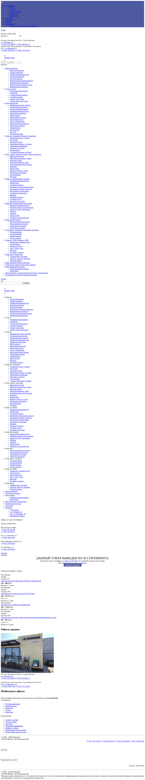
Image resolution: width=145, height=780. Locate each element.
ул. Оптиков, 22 (16, 26)
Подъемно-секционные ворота (22, 187)
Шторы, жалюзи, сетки (19, 171)
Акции (9, 506)
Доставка (9, 20)
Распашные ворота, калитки (21, 189)
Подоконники (15, 175)
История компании (12, 704)
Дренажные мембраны (18, 146)
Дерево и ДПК (11, 240)
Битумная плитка (16, 120)
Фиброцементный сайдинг (20, 105)
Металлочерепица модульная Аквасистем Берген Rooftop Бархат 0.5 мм (28, 617)
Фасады (8, 103)
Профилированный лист (19, 75)
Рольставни (14, 169)
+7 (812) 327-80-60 (8, 44)
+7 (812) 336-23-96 (8, 50)
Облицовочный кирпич (19, 109)
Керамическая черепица (19, 83)
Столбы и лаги (15, 199)
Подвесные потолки (13, 275)
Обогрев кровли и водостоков (21, 207)
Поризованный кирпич (19, 91)
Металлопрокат (11, 263)
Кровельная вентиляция (19, 269)
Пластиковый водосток (19, 224)
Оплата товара (11, 722)
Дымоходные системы (18, 257)
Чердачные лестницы (18, 173)
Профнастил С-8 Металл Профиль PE (15, 605)
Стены (8, 89)
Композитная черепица (19, 87)
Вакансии (14, 14)
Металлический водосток (20, 222)
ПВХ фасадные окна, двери (20, 158)
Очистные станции (13, 265)
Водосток (9, 220)
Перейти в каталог (72, 565)
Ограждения (15, 150)
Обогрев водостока (17, 228)
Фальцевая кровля (17, 77)
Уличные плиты (16, 142)
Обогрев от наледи (17, 148)
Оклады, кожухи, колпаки (20, 259)
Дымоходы (9, 254)
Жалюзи (13, 195)
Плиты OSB (14, 216)
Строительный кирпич (19, 95)
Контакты (14, 16)
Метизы (13, 212)
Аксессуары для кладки (19, 101)
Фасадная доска (16, 246)
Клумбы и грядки (17, 252)
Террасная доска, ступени (20, 138)
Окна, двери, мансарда (14, 154)
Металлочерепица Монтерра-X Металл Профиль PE (21, 581)
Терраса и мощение (13, 136)
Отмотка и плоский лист (19, 218)
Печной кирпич (16, 261)
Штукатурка (14, 130)
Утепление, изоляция (13, 230)
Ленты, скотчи (15, 238)
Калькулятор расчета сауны (16, 732)
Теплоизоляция (16, 232)
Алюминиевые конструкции (21, 165)
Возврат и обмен (11, 728)
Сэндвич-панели (16, 97)
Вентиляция (10, 267)
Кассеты (13, 132)
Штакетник (14, 183)
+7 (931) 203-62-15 (23, 44)
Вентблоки (14, 271)
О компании (10, 6)
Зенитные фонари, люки (19, 162)
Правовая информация (14, 726)
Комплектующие (12, 203)
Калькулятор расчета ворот (15, 730)
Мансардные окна (17, 156)
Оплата (8, 22)
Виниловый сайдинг (18, 117)
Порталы (13, 167)
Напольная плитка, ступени (20, 144)
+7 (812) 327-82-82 (8, 543)
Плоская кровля (16, 79)
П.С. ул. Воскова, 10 (30, 26)
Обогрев (13, 177)
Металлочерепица (17, 70)
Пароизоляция (15, 236)
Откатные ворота (16, 185)
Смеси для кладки (17, 99)
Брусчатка (14, 140)
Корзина (8, 508)
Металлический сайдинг (19, 124)
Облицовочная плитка (18, 107)
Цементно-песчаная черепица (21, 81)
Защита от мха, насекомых (20, 210)
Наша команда (15, 12)
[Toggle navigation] (2, 2)
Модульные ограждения (19, 191)
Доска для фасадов (17, 122)
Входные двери (16, 160)
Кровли (8, 68)
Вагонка (13, 250)
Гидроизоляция (16, 234)
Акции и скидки (11, 720)
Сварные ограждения (18, 193)
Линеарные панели (17, 126)
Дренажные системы (18, 226)
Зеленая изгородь (16, 197)
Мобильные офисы (17, 516)
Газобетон (14, 93)
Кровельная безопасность (20, 205)
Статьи (12, 10)
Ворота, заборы (11, 179)
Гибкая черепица (16, 73)
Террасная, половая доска (20, 242)
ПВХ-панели (15, 115)
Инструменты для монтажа (16, 273)
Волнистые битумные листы (21, 85)
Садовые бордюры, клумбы (20, 152)
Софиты (13, 214)
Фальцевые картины (18, 113)
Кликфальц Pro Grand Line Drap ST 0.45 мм (17, 594)
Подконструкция (16, 134)
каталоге (83, 563)
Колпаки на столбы (17, 201)
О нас (12, 8)
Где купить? (10, 24)
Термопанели (15, 128)
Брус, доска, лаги (16, 248)
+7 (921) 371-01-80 (23, 50)
